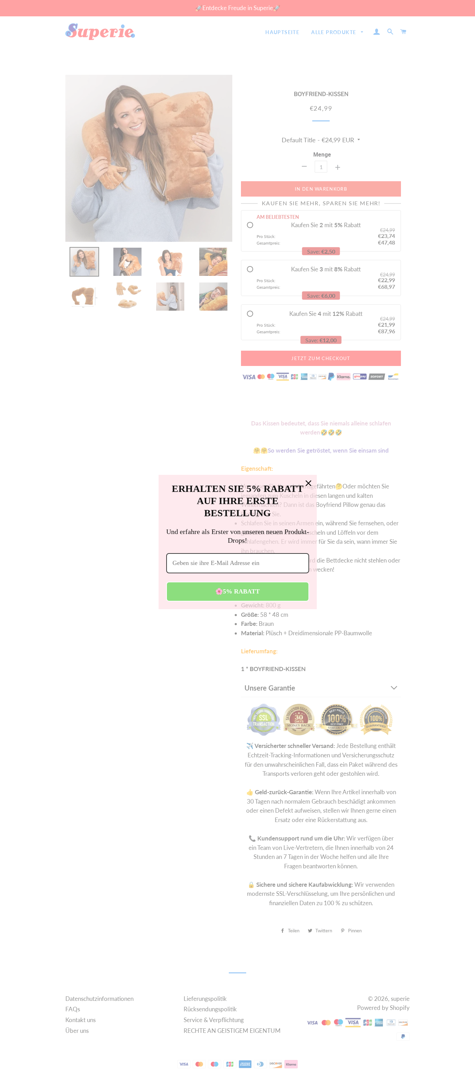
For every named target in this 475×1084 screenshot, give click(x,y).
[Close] (308, 483)
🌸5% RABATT (237, 591)
